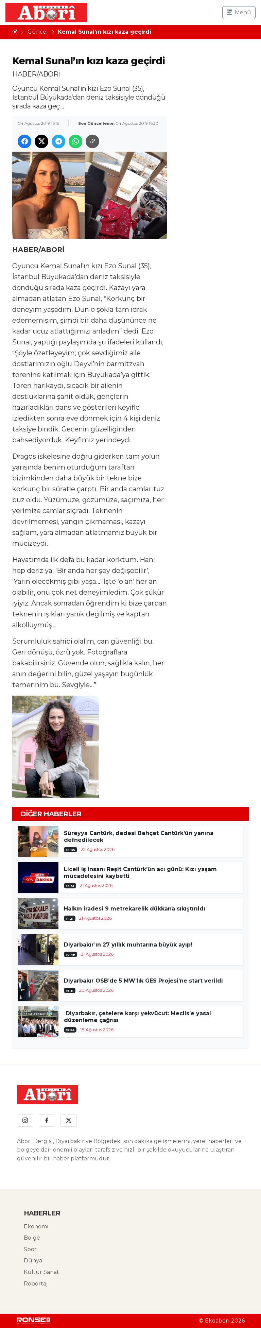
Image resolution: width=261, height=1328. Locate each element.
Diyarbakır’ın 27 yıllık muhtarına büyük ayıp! (128, 944)
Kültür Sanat (41, 1272)
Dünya (33, 1260)
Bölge (32, 1238)
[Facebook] (47, 1120)
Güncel (38, 32)
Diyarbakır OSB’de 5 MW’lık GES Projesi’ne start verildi (143, 980)
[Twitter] (68, 1120)
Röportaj (36, 1283)
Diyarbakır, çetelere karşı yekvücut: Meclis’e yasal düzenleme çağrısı (137, 1016)
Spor (30, 1249)
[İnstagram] (25, 1120)
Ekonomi (36, 1226)
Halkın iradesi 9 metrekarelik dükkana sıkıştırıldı (134, 908)
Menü (243, 12)
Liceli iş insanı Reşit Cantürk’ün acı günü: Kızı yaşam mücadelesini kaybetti (140, 872)
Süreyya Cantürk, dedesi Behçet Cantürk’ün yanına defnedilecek (138, 836)
